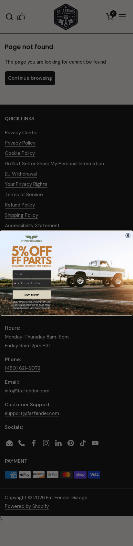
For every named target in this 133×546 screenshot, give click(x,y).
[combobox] (16, 283)
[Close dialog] (128, 235)
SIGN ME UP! (32, 295)
